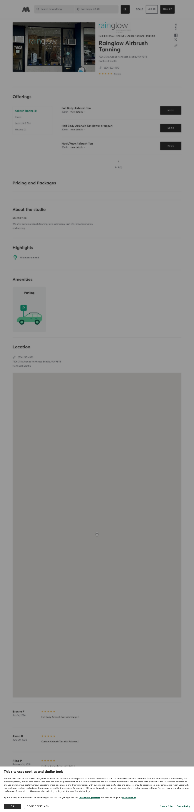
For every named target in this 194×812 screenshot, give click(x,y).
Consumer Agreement (89, 798)
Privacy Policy (129, 798)
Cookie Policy (183, 806)
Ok (12, 806)
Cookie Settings (38, 806)
